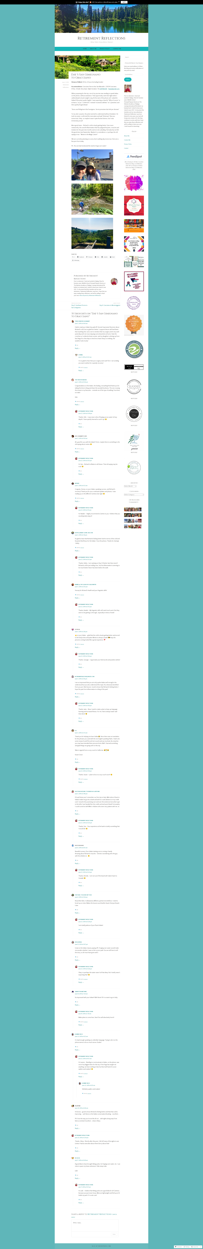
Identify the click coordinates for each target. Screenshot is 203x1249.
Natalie (77, 483)
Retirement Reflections (101, 38)
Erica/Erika (78, 942)
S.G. (76, 730)
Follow (128, 79)
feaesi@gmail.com (114, 89)
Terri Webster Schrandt (82, 321)
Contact (126, 148)
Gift (124, 2)
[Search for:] (134, 57)
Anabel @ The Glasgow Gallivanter (85, 584)
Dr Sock (77, 1158)
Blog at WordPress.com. (101, 1246)
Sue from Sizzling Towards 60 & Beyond (87, 791)
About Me (93, 48)
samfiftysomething (81, 991)
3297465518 (103, 89)
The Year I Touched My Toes (83, 895)
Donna (81, 355)
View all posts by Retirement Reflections (90, 295)
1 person (86, 367)
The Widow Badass (81, 380)
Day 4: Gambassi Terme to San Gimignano (79, 305)
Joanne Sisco (79, 1034)
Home (85, 48)
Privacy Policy (105, 48)
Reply (77, 348)
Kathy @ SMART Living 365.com (84, 532)
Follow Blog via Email (134, 63)
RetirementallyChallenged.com (84, 676)
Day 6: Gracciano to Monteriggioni (110, 304)
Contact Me (117, 48)
